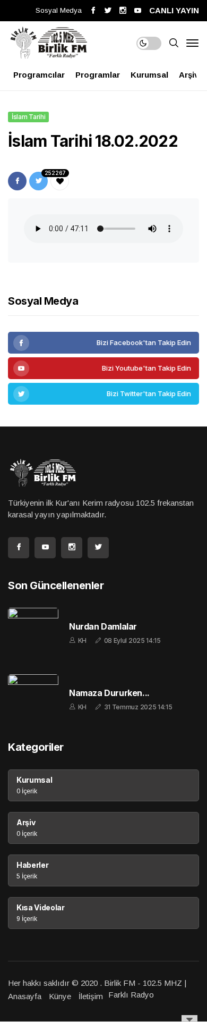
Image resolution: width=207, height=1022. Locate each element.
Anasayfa (24, 996)
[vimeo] (103, 394)
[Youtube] (103, 368)
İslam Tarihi (28, 117)
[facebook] (103, 343)
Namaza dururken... (109, 693)
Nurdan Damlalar (103, 627)
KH (82, 640)
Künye (60, 996)
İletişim (91, 996)
